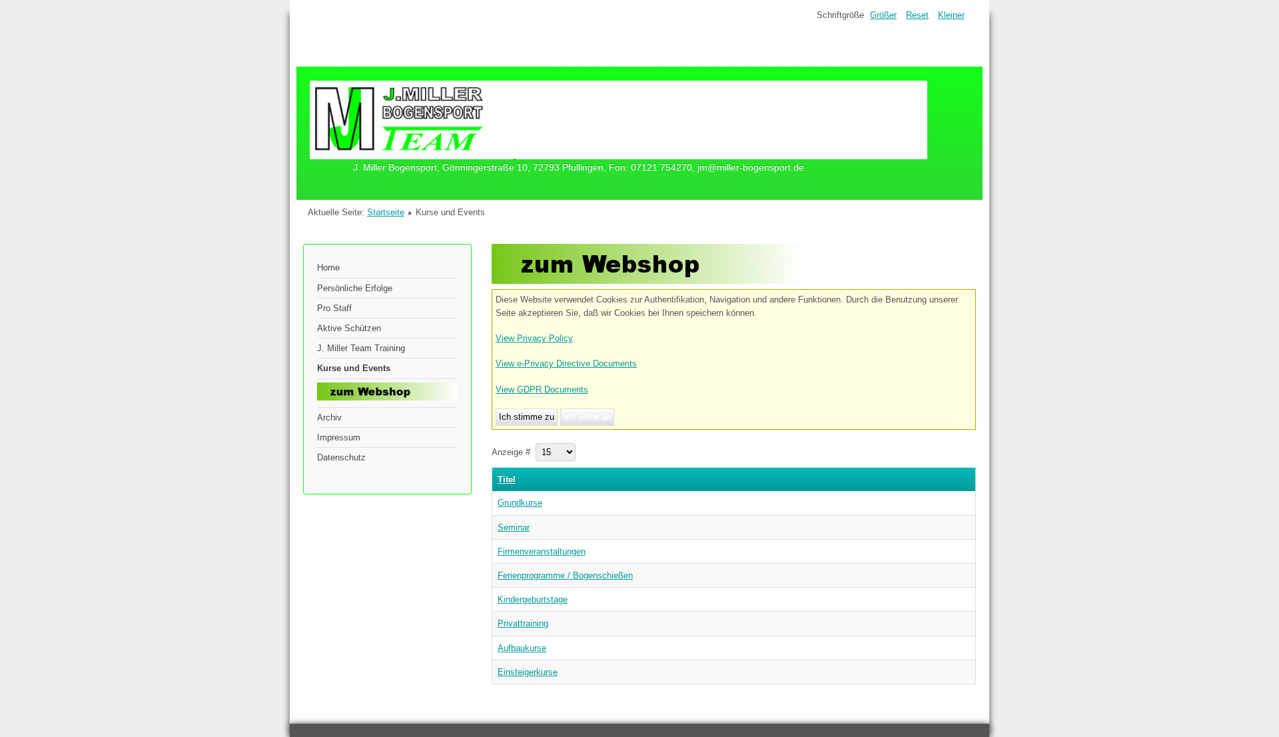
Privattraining (523, 623)
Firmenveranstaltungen (542, 551)
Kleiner (951, 15)
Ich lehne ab (587, 417)
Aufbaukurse (522, 648)
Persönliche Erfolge (354, 288)
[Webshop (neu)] (647, 281)
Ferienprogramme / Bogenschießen (565, 575)
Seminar (514, 527)
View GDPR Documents (542, 389)
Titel (507, 479)
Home (328, 268)
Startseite (385, 212)
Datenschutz (341, 457)
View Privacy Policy (534, 338)
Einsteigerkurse (528, 672)
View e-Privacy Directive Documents (566, 363)
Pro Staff (334, 308)
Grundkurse (520, 503)
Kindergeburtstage (533, 599)
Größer (883, 15)
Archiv (329, 417)
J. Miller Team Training (361, 348)
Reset (917, 15)
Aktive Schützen (349, 328)
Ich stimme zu (526, 417)
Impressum (338, 437)
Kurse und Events (353, 368)
